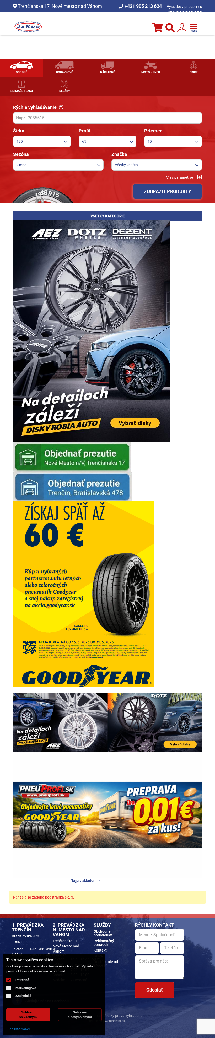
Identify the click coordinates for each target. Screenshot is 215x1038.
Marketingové (25, 988)
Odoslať (154, 990)
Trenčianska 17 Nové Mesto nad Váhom (66, 946)
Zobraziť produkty (167, 191)
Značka (119, 154)
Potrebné (22, 980)
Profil (84, 130)
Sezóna (21, 154)
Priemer (153, 130)
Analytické (23, 996)
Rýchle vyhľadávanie (36, 107)
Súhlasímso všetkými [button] (28, 1014)
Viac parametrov (180, 177)
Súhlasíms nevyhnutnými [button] (80, 1014)
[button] (42, 141)
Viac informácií (18, 1029)
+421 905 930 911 (44, 949)
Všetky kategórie (107, 216)
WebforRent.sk (114, 1021)
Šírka (18, 130)
